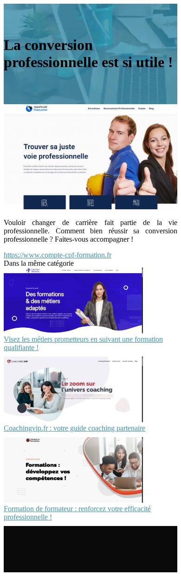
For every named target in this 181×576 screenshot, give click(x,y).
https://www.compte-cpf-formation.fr (57, 255)
